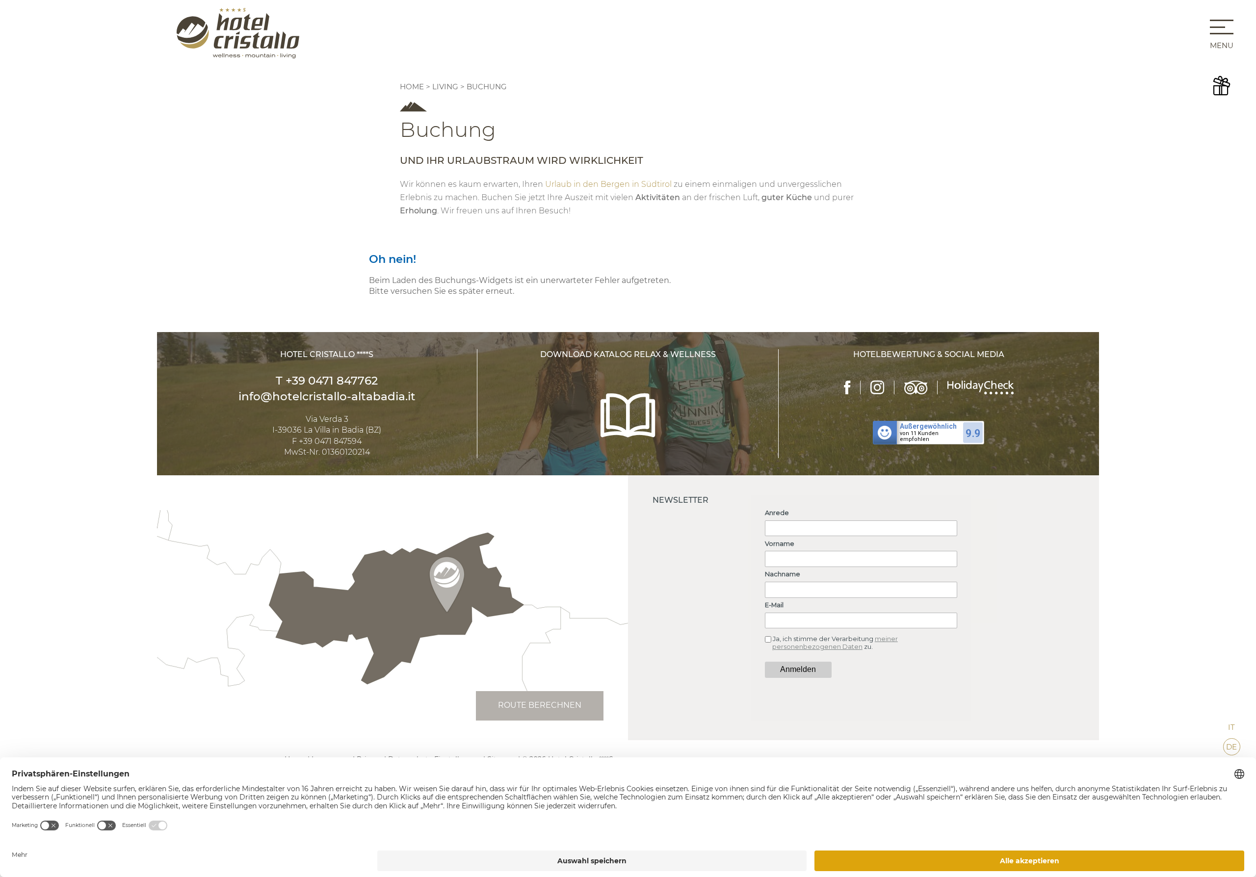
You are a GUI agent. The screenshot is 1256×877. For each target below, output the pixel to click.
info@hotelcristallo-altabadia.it (327, 396)
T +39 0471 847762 (327, 380)
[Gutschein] (1221, 86)
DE (1231, 746)
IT (1231, 727)
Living (445, 86)
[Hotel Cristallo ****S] (238, 32)
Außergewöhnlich (928, 426)
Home (413, 86)
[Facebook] (847, 387)
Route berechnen (539, 705)
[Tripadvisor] (916, 387)
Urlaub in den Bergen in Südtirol (608, 184)
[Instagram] (877, 387)
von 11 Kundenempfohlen (919, 436)
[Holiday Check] (980, 387)
